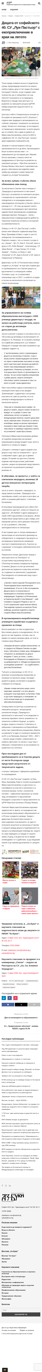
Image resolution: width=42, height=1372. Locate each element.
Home (4, 10)
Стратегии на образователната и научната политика (18, 1272)
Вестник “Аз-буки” (9, 1256)
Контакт (5, 1236)
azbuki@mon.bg (8, 953)
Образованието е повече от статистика (16, 1059)
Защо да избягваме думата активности (16, 1086)
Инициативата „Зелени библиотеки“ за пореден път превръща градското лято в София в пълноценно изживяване (21, 1106)
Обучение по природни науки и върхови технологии (18, 1286)
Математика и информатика (13, 1282)
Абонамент (6, 1239)
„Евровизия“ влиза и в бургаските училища (17, 1096)
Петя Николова (14, 43)
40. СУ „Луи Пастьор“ (16, 981)
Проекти (5, 1242)
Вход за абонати (8, 1230)
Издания (14, 10)
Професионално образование (14, 1290)
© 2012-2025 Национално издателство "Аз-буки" (17, 1333)
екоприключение (32, 981)
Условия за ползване (9, 1330)
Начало (4, 16)
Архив (4, 1262)
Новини (10, 16)
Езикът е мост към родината (12, 1055)
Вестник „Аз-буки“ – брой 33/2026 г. (14, 1100)
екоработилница (8, 984)
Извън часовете (22, 984)
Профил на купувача (27, 1330)
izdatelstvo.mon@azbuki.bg (19, 950)
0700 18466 (14, 945)
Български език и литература (13, 1276)
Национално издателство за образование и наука (21, 4)
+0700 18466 (6, 1211)
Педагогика (6, 1279)
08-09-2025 (26, 43)
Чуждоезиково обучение (11, 1296)
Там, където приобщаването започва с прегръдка (20, 1045)
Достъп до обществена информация (14, 1327)
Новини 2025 (19, 16)
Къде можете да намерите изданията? (17, 1227)
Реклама (5, 1245)
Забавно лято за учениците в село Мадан (17, 1076)
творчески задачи (9, 987)
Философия (6, 1299)
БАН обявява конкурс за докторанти (15, 1119)
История (5, 1293)
